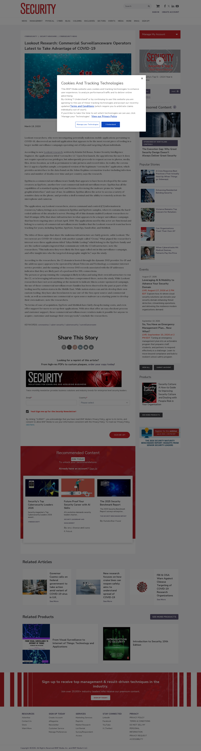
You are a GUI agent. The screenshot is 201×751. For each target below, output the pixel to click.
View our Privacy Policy (104, 116)
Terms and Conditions (82, 106)
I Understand (111, 124)
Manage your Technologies (87, 124)
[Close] (142, 78)
